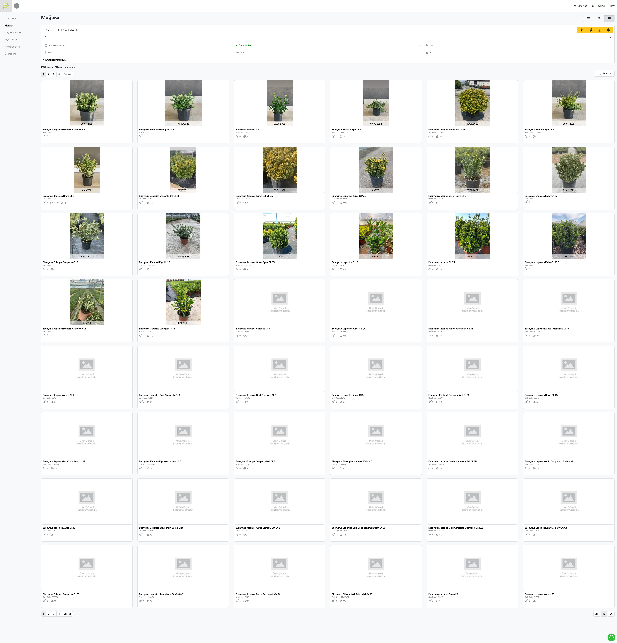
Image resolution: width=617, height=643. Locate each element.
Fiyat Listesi (11, 39)
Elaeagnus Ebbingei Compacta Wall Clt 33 (256, 461)
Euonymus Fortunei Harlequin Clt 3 (156, 129)
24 (596, 613)
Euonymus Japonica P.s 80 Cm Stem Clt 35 (64, 461)
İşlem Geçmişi (12, 46)
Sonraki (67, 74)
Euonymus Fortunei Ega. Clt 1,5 (154, 262)
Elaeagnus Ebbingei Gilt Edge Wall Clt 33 (352, 594)
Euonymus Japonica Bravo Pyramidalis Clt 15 (258, 594)
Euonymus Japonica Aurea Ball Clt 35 (254, 196)
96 (611, 613)
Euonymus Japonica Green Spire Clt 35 (255, 262)
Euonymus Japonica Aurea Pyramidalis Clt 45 (450, 328)
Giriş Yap (582, 6)
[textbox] (328, 45)
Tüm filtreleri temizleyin (55, 60)
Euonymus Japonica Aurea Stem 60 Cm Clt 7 (161, 594)
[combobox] (327, 45)
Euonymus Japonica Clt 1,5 (345, 262)
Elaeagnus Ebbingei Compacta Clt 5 (60, 262)
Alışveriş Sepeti (13, 32)
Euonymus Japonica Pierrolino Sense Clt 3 (64, 129)
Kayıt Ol (600, 6)
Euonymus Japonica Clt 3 (248, 129)
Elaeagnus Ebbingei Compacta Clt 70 (61, 594)
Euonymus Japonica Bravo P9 (443, 594)
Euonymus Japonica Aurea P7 (539, 594)
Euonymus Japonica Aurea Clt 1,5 (348, 328)
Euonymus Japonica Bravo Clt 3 (58, 196)
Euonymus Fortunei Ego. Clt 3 (539, 129)
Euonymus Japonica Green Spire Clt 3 (447, 196)
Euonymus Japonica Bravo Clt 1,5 (541, 395)
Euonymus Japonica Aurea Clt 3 (348, 395)
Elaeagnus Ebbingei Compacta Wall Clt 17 (352, 461)
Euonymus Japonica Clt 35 (441, 262)
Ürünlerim (10, 53)
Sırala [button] (605, 73)
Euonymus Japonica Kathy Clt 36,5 (542, 262)
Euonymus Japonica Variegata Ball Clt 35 (159, 196)
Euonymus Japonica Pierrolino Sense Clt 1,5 (64, 328)
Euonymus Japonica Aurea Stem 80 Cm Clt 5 (258, 527)
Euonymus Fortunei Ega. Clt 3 (346, 129)
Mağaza (9, 25)
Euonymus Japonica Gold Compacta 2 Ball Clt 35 (452, 461)
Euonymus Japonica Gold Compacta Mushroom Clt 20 (358, 527)
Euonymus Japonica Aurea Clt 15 (59, 527)
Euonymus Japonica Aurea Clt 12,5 (349, 196)
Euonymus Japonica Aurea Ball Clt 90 (447, 129)
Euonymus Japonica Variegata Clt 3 (253, 328)
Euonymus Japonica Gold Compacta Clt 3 (159, 395)
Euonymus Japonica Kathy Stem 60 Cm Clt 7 (547, 527)
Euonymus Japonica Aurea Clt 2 (58, 395)
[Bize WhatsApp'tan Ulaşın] (611, 637)
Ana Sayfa (10, 18)
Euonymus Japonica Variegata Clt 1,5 (157, 328)
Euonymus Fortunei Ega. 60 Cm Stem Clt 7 (160, 461)
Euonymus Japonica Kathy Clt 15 (541, 196)
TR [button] (611, 6)
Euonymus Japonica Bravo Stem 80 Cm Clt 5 (161, 527)
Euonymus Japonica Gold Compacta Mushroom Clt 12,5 (455, 527)
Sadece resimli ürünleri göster (62, 30)
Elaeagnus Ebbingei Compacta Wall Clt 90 (448, 395)
